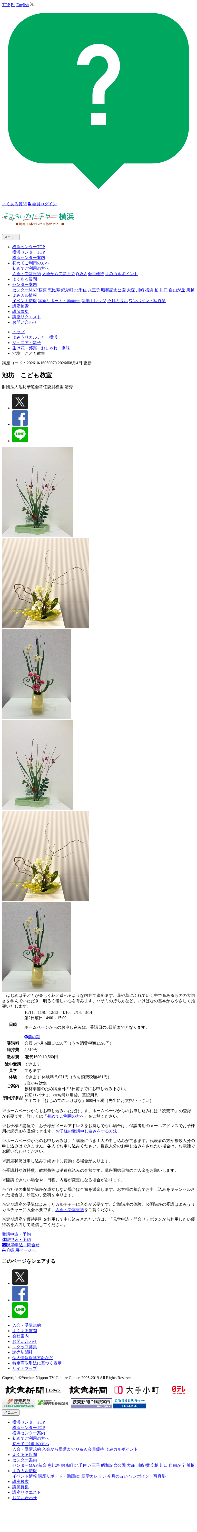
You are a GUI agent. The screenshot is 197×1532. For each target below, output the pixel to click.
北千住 (80, 290)
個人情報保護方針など (32, 1357)
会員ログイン (44, 204)
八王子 (94, 290)
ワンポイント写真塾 (147, 301)
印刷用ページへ (21, 1250)
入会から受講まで (58, 274)
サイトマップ (24, 1368)
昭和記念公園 (113, 290)
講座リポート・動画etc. (59, 301)
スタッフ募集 (24, 1347)
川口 (164, 290)
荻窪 (42, 290)
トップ (18, 332)
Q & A (81, 274)
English (22, 5)
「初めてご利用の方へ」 (65, 1116)
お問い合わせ (24, 322)
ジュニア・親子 (26, 342)
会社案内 (20, 1336)
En (13, 5)
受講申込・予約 (16, 1234)
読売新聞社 (22, 1352)
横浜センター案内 (28, 257)
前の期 (34, 1037)
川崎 (140, 290)
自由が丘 (177, 290)
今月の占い (117, 301)
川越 (190, 290)
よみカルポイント (121, 274)
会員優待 (96, 274)
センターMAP (24, 290)
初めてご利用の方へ (30, 268)
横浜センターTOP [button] (28, 247)
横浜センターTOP (28, 252)
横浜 (149, 290)
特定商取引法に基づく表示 (37, 1363)
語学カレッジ (94, 301)
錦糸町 (67, 290)
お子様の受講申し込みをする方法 (86, 1131)
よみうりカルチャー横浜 (34, 337)
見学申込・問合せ (23, 1245)
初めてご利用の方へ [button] (30, 263)
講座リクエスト (26, 317)
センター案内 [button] (24, 284)
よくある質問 (24, 279)
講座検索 (20, 306)
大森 (131, 290)
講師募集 (20, 311)
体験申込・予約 (16, 1239)
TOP (6, 5)
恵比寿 (54, 290)
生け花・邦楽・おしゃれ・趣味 (41, 348)
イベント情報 (24, 301)
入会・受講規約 (26, 274)
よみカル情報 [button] (24, 295)
